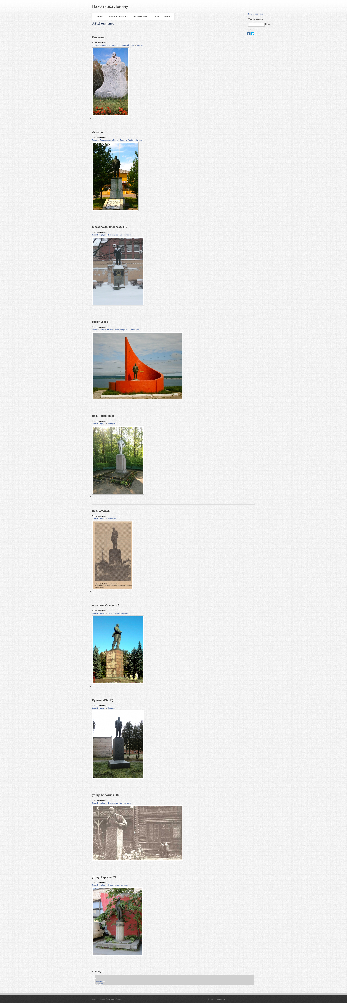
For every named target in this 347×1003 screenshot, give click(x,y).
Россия (95, 45)
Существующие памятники (118, 613)
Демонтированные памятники (119, 235)
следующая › (100, 981)
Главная (99, 16)
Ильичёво (140, 45)
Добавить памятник (118, 16)
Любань (139, 140)
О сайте (168, 16)
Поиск (268, 24)
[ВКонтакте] (248, 33)
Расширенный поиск (256, 14)
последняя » (99, 984)
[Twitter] (252, 33)
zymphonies (220, 999)
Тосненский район (127, 140)
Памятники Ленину (113, 999)
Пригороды (112, 424)
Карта (156, 16)
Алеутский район (121, 330)
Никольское (134, 330)
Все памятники (141, 16)
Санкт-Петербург (98, 235)
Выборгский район (127, 45)
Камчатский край (106, 330)
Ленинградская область (109, 45)
